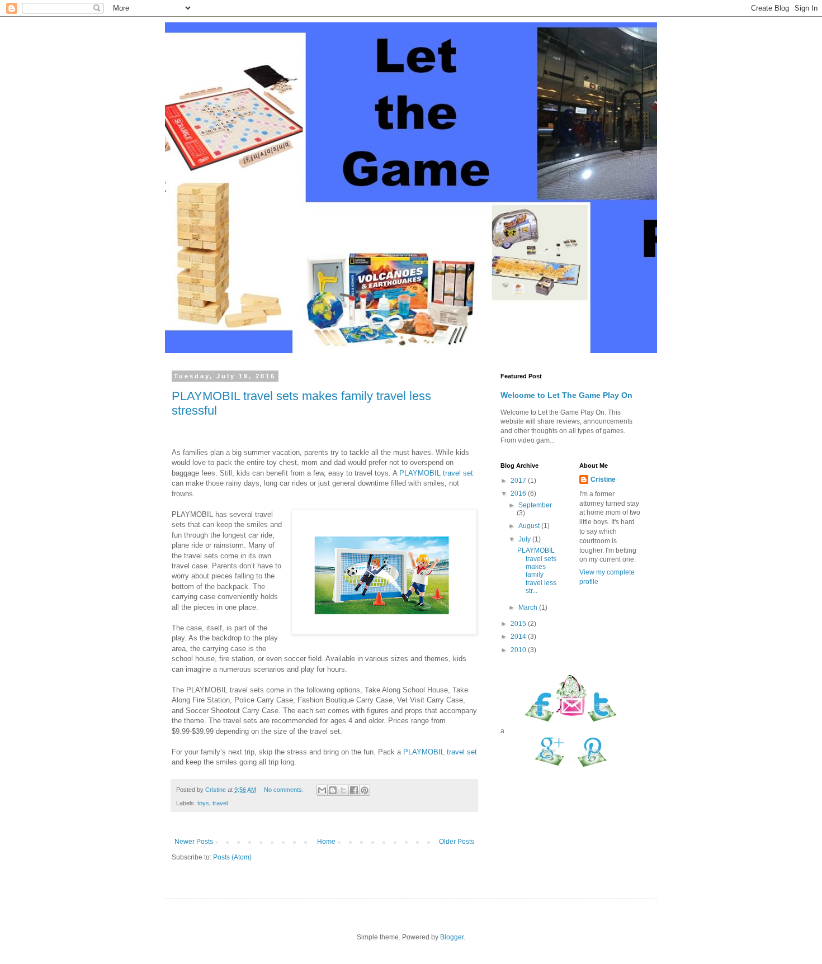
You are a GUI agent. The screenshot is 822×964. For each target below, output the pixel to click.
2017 (519, 481)
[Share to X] (343, 790)
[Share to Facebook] (354, 790)
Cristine (603, 479)
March (528, 607)
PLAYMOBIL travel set (436, 473)
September (535, 505)
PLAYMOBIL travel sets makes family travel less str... (536, 571)
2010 (519, 650)
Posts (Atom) (232, 857)
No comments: (284, 789)
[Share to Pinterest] (364, 790)
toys (203, 803)
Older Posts (456, 842)
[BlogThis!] (332, 790)
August (529, 526)
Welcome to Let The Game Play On (566, 395)
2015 (519, 624)
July (525, 539)
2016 (519, 493)
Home (326, 842)
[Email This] (322, 790)
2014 (519, 636)
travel (220, 803)
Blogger (452, 937)
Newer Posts (193, 842)
